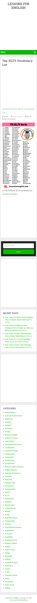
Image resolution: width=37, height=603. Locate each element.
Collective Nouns (11, 438)
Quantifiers (9, 537)
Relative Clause (11, 543)
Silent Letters (10, 550)
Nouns (7, 515)
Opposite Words (11, 518)
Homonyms (9, 486)
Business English (11, 435)
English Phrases (11, 470)
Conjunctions (10, 454)
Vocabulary (9, 582)
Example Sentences (12, 473)
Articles (8, 432)
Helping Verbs (10, 483)
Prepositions (9, 531)
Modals (7, 511)
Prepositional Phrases (13, 527)
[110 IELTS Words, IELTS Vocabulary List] (18, 155)
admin (6, 117)
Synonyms (9, 566)
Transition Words (11, 575)
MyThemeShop (22, 600)
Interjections (9, 505)
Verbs (7, 578)
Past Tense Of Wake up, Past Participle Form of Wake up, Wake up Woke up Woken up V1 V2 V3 (19, 328)
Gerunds (8, 476)
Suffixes (8, 559)
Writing (7, 588)
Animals (8, 425)
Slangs (7, 553)
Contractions (10, 460)
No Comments (10, 119)
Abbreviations (10, 413)
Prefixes (8, 524)
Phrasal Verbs (10, 521)
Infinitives (8, 502)
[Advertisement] (18, 30)
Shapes (8, 547)
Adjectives (9, 419)
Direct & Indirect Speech (14, 467)
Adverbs (8, 422)
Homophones (10, 489)
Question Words (11, 540)
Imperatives (9, 499)
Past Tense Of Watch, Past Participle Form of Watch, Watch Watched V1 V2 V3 (19, 319)
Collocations (9, 441)
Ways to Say (9, 585)
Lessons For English (18, 6)
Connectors (9, 457)
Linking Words (10, 508)
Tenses (7, 569)
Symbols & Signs (11, 562)
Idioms (7, 492)
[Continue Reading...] (10, 194)
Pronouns (8, 534)
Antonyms (9, 428)
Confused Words (11, 451)
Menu (3, 52)
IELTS (29, 117)
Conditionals (9, 448)
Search (18, 252)
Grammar (8, 480)
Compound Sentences (13, 444)
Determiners (9, 464)
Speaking (8, 556)
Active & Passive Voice (13, 416)
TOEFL (7, 572)
